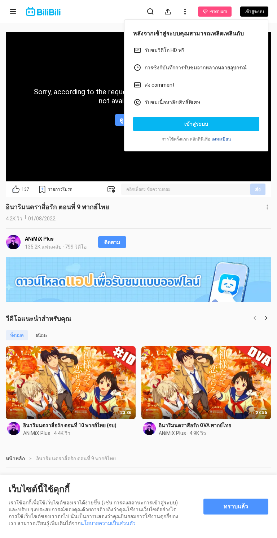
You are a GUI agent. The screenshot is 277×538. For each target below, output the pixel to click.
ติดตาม (112, 242)
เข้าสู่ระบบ (196, 124)
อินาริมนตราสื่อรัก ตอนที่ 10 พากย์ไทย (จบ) (69, 425)
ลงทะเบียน (221, 139)
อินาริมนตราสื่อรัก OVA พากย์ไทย (195, 425)
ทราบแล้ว (236, 506)
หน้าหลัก (15, 458)
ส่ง (258, 189)
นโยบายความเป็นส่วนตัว (108, 523)
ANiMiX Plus (39, 239)
